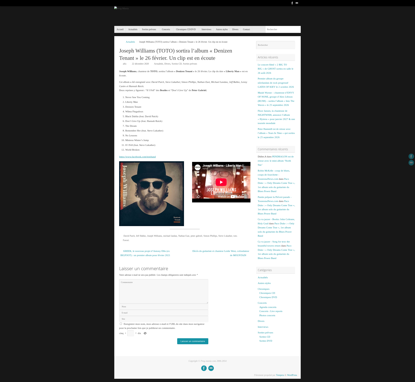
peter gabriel (196, 236)
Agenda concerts (267, 307)
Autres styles (264, 283)
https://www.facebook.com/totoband (137, 156)
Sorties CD (177, 64)
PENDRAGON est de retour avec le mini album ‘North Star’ (276, 160)
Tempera (280, 375)
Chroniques (263, 289)
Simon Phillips (210, 236)
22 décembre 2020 (140, 64)
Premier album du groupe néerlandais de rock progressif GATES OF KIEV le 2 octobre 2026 (276, 82)
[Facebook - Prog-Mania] (292, 3)
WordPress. (292, 375)
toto (235, 236)
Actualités (130, 42)
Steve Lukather (225, 236)
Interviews (263, 327)
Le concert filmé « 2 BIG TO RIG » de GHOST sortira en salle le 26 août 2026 (275, 68)
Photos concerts (267, 315)
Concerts (262, 303)
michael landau (170, 236)
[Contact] (297, 3)
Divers (167, 64)
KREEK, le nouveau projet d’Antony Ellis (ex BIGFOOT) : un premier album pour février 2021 (145, 253)
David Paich (129, 236)
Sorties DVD (265, 341)
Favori (126, 240)
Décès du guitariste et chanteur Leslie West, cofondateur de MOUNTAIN (220, 253)
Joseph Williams (154, 236)
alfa (124, 64)
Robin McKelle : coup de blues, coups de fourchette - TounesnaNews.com (274, 174)
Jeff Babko (141, 236)
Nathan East (183, 236)
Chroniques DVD (268, 297)
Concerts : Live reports (270, 311)
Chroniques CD (267, 293)
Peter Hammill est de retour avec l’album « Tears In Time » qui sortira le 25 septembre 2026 (276, 133)
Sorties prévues (190, 64)
